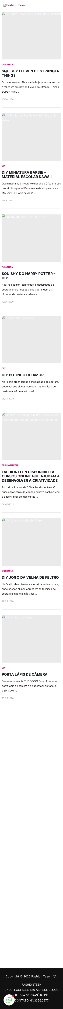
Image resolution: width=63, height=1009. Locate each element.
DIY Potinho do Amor (23, 375)
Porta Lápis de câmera (24, 674)
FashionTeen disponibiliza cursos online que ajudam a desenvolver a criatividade (31, 476)
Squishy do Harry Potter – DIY (28, 275)
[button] (9, 1000)
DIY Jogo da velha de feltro (30, 577)
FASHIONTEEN (10, 465)
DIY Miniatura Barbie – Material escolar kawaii (27, 174)
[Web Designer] (54, 976)
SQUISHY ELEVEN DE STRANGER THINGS (30, 73)
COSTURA (7, 64)
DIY (4, 166)
